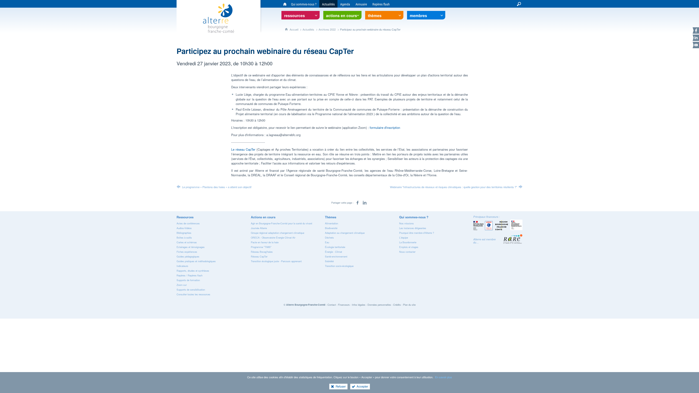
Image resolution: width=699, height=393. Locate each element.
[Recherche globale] (519, 4)
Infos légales (358, 304)
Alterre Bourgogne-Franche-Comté (305, 304)
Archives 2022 (327, 29)
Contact (331, 304)
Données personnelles (379, 304)
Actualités (308, 29)
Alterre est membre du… (484, 240)
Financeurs (344, 304)
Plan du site (409, 304)
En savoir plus (443, 377)
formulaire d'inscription (385, 127)
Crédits (397, 304)
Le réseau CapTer (243, 149)
